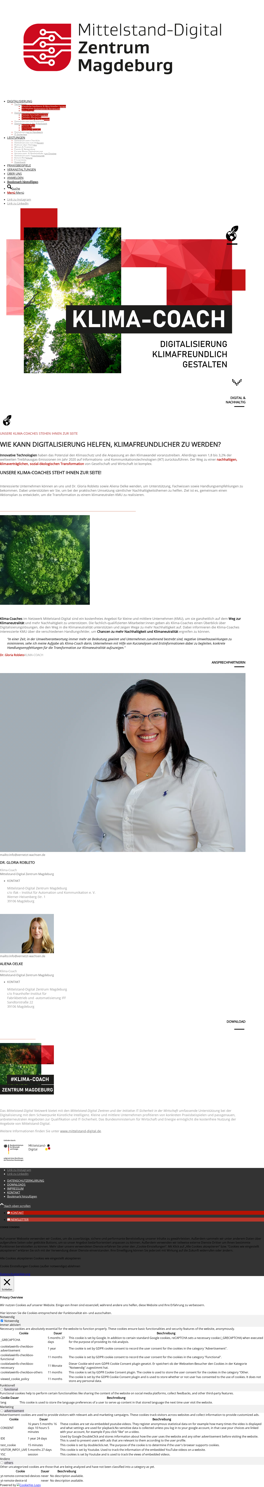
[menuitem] (126, 117)
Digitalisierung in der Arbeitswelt (30, 123)
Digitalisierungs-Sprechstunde (29, 155)
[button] (15, 1213)
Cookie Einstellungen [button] (14, 1266)
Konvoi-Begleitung (23, 157)
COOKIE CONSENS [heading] (10, 1227)
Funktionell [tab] (7, 1385)
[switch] (2, 1389)
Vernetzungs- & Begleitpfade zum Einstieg (35, 153)
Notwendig (11, 1321)
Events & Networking (24, 149)
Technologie (20, 104)
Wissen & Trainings (24, 147)
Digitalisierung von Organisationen (31, 112)
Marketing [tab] (7, 1407)
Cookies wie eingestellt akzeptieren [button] (57, 1258)
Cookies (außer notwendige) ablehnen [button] (54, 1266)
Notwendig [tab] (7, 1317)
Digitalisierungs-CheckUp (27, 140)
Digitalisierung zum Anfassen (29, 142)
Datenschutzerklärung (15, 1274)
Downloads (20, 162)
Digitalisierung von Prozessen (29, 121)
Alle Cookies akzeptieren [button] (16, 1258)
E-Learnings (20, 159)
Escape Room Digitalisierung (28, 151)
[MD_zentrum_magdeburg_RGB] (123, 94)
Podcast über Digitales (25, 144)
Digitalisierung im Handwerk (28, 132)
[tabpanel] (132, 1355)
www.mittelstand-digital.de (80, 1131)
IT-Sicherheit (20, 134)
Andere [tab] (5, 1459)
